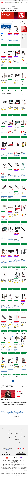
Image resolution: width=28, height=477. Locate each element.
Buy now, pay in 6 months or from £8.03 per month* (23, 218)
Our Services (16, 430)
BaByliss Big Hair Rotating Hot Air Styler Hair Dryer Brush (11, 171)
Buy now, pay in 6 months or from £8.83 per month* (11, 261)
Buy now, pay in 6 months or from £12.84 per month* (17, 349)
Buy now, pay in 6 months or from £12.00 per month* (17, 41)
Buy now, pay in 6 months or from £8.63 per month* (11, 65)
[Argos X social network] (7, 454)
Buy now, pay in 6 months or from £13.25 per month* (24, 63)
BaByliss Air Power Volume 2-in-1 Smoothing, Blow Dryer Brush (11, 215)
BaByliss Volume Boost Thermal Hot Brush (17, 193)
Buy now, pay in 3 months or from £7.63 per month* (23, 112)
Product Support (10, 440)
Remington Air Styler (23, 303)
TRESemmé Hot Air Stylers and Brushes (8, 410)
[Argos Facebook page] (5, 454)
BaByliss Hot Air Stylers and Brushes (18, 412)
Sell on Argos (23, 436)
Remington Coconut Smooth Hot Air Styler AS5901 (23, 81)
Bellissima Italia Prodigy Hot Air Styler (23, 365)
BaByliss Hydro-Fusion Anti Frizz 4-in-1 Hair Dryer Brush (4, 128)
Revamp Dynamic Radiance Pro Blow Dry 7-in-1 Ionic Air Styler (23, 344)
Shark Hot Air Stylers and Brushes (12, 413)
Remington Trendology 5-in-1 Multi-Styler (4, 81)
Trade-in (16, 443)
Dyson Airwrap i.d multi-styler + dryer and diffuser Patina (3, 366)
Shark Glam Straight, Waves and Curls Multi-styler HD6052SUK (4, 302)
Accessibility (4, 460)
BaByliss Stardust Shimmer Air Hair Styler (16, 302)
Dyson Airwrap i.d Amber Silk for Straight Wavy (4, 280)
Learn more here (7, 449)
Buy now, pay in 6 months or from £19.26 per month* (23, 197)
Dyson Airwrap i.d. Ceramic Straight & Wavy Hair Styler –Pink (23, 192)
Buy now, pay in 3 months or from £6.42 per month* (11, 307)
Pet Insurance (16, 440)
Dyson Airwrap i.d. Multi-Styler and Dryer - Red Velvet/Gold (17, 149)
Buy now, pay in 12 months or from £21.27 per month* (4, 176)
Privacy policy (12, 460)
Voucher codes (16, 433)
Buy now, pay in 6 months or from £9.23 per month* (23, 134)
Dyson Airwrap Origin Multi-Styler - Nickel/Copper (10, 36)
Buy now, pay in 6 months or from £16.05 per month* (4, 39)
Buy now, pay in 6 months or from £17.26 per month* (4, 285)
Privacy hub (8, 460)
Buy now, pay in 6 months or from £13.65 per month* (11, 239)
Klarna (15, 437)
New (10, 21)
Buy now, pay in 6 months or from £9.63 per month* (4, 371)
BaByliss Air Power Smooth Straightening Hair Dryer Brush (4, 325)
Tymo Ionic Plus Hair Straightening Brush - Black (10, 192)
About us (22, 428)
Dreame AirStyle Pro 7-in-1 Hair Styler (17, 36)
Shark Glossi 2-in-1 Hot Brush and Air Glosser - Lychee (11, 302)
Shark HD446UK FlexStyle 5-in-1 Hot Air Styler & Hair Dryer (11, 60)
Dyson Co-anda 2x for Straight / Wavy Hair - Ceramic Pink (23, 280)
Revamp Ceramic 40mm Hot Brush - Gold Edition (16, 128)
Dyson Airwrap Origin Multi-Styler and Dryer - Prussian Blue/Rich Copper (4, 35)
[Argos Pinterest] (9, 454)
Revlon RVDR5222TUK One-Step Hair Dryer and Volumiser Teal (11, 128)
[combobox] (10, 2)
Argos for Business (23, 429)
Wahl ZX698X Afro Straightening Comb (23, 149)
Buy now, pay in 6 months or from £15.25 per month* (17, 155)
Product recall (9, 441)
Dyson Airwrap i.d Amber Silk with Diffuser (23, 58)
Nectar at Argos (17, 439)
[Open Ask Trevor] (18, 2)
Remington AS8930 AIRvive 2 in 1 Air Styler (23, 323)
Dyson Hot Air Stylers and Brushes (12, 411)
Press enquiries (23, 432)
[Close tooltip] (9, 25)
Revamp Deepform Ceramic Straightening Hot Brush (4, 234)
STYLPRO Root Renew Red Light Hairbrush (17, 325)
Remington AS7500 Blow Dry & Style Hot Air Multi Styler (16, 81)
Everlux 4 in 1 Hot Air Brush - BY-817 (23, 256)
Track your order (10, 433)
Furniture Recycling (17, 442)
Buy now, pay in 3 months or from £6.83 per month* (4, 349)
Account (2, 432)
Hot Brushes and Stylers (4, 411)
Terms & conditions (14, 461)
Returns (9, 430)
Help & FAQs (2, 428)
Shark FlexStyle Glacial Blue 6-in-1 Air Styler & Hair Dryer (17, 281)
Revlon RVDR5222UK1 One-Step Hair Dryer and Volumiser (17, 59)
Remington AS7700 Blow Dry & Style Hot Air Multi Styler (4, 151)
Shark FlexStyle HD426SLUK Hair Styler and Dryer (24, 108)
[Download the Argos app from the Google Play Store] (23, 454)
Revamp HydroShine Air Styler (16, 236)
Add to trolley (4, 45)
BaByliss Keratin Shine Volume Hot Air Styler (11, 81)
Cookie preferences (22, 460)
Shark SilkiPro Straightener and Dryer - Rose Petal (24, 213)
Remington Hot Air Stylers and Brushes (19, 410)
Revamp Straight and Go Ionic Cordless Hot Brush (10, 107)
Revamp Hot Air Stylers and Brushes (21, 411)
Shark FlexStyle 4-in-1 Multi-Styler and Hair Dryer (4, 214)
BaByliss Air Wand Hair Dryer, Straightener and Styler (17, 366)
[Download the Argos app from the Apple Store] (18, 454)
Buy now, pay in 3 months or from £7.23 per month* (23, 348)
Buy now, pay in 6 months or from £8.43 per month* (4, 219)
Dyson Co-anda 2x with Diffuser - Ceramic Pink (4, 170)
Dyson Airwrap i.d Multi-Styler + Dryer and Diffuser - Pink (10, 323)
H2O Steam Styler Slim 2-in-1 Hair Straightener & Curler (10, 258)
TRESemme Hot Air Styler (3, 108)
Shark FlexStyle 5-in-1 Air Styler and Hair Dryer (24, 128)
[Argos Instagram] (11, 454)
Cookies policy (17, 460)
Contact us (2, 429)
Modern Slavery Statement (23, 434)
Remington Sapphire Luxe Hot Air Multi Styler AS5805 (17, 172)
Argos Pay (16, 436)
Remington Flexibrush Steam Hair (11, 280)
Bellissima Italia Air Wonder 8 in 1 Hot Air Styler (10, 365)
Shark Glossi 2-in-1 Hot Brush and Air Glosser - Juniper (24, 171)
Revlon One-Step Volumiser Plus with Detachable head (16, 213)
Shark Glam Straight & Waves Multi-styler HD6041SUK (17, 345)
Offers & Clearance (16, 21)
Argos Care (9, 438)
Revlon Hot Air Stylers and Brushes (8, 412)
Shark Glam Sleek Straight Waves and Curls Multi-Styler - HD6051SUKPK (10, 234)
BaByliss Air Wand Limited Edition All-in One (4, 345)
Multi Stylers (18, 413)
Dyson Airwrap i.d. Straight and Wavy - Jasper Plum (10, 345)
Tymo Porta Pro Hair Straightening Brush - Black (4, 192)
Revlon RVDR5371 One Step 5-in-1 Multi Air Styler (17, 108)
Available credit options (17, 62)
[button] (14, 394)
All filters (24, 21)
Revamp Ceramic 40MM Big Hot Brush (23, 234)
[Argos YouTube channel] (3, 454)
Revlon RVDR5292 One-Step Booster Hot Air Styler (11, 149)
